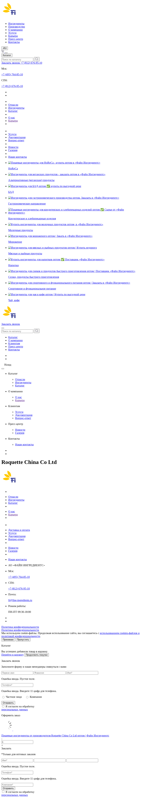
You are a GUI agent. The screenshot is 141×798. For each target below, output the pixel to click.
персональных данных (14, 709)
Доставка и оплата (19, 530)
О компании (15, 29)
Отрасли (13, 104)
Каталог (7, 55)
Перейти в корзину (12, 654)
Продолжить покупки (36, 655)
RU (5, 48)
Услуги (12, 32)
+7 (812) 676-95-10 (31, 62)
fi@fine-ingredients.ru (20, 600)
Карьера (13, 35)
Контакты (14, 42)
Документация (16, 137)
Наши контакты (17, 156)
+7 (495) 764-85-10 (12, 74)
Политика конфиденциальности (20, 626)
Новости (13, 147)
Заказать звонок (11, 62)
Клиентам (14, 343)
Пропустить (23, 639)
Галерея (12, 150)
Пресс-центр (15, 39)
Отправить (8, 703)
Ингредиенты (16, 23)
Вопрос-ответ (16, 140)
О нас (11, 117)
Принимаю (8, 639)
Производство (16, 26)
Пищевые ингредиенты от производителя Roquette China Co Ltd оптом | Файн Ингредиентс (55, 735)
